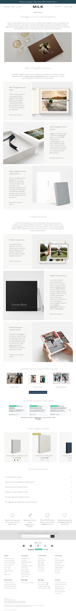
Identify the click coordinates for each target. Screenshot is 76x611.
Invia (52, 536)
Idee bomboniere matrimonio (10, 584)
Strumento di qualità (59, 590)
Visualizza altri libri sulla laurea (38, 392)
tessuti (52, 134)
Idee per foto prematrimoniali (10, 588)
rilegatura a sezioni (60, 288)
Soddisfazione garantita (9, 571)
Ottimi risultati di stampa (60, 591)
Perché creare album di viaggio (44, 588)
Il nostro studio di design (9, 564)
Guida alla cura (58, 564)
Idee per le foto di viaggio (43, 584)
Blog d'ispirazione (41, 565)
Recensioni (57, 571)
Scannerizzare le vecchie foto (61, 584)
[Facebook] (24, 546)
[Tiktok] (45, 546)
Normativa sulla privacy (13, 609)
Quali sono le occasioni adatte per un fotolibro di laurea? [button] (20, 482)
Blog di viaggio (41, 564)
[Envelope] (52, 546)
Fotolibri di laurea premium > (56, 314)
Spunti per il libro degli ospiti (10, 586)
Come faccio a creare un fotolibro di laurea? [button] (16, 492)
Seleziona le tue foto (59, 586)
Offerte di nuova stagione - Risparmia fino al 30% (38, 2)
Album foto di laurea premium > (57, 158)
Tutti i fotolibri (24, 560)
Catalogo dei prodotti (25, 558)
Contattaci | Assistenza (9, 558)
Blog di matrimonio (42, 560)
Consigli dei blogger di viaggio (44, 586)
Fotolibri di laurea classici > (15, 261)
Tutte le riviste (24, 564)
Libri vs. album (58, 593)
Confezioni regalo (24, 576)
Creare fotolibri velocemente (61, 582)
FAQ (5, 572)
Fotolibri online (24, 567)
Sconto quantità (58, 569)
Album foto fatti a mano (26, 574)
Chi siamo (57, 558)
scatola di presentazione (54, 306)
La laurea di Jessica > (14, 387)
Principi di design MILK (59, 560)
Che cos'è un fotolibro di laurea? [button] (13, 477)
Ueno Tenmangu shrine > (61, 387)
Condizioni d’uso (6, 609)
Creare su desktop (8, 565)
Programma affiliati (59, 567)
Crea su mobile (7, 567)
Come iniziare (41, 567)
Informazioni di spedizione (9, 560)
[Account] (71, 7)
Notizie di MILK (41, 569)
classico (27, 76)
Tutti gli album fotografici (26, 562)
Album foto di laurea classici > (15, 115)
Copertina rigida (24, 569)
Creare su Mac (7, 569)
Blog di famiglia (41, 562)
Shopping (6, 7)
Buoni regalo (57, 572)
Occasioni (19, 7)
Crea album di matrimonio (9, 582)
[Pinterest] (31, 546)
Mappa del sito (7, 574)
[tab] (38, 477)
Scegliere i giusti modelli (60, 588)
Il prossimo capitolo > (38, 387)
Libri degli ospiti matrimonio (27, 565)
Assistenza (66, 7)
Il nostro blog (40, 558)
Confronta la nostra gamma (9, 562)
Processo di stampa (59, 562)
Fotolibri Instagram (25, 571)
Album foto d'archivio (25, 572)
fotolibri (20, 227)
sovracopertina (59, 309)
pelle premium (39, 76)
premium (32, 76)
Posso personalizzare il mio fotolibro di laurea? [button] (17, 497)
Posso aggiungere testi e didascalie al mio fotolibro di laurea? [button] (21, 502)
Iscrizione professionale (59, 565)
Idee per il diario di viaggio (43, 582)
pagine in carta (13, 346)
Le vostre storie (41, 571)
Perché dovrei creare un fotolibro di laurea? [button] (16, 487)
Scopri (12, 7)
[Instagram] (38, 546)
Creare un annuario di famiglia (27, 582)
